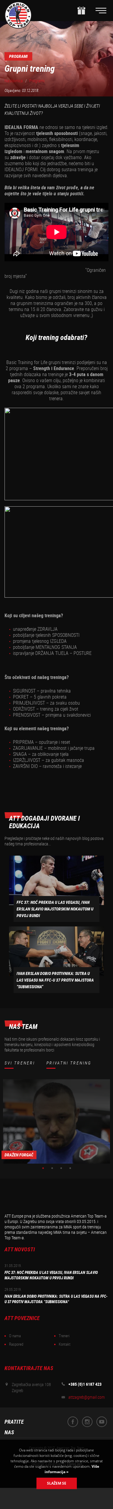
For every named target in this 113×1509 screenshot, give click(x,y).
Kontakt (65, 1344)
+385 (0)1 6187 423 (85, 1384)
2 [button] (52, 1168)
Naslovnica (14, 80)
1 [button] (43, 1168)
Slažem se (56, 1483)
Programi (37, 80)
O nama (15, 1336)
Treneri (64, 1336)
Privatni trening (68, 1063)
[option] (56, 1121)
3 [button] (61, 1168)
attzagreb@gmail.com (86, 1397)
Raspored (16, 1344)
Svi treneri (20, 1063)
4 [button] (70, 1168)
